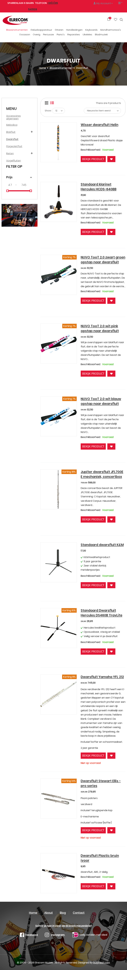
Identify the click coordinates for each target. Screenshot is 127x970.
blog (63, 913)
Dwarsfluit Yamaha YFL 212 (102, 677)
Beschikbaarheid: (91, 150)
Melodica (11, 125)
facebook (31, 935)
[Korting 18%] (58, 489)
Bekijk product (93, 159)
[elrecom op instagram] (47, 935)
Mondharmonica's (110, 29)
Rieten (10, 153)
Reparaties (73, 34)
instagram (58, 935)
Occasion (24, 34)
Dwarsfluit (12, 139)
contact (79, 913)
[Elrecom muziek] (22, 20)
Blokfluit (10, 132)
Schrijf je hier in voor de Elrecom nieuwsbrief (63, 926)
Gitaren (59, 29)
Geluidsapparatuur (41, 29)
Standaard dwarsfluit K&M (102, 544)
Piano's (61, 34)
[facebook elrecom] (22, 935)
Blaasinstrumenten (17, 29)
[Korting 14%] (58, 798)
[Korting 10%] (58, 628)
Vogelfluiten (13, 160)
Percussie (48, 34)
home (33, 913)
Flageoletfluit (14, 146)
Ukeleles (87, 34)
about (48, 913)
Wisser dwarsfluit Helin (99, 124)
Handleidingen (74, 29)
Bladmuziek (101, 34)
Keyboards (91, 29)
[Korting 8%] (58, 694)
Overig (36, 34)
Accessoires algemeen (13, 117)
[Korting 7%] (58, 274)
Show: (48, 110)
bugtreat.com (101, 962)
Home (42, 68)
